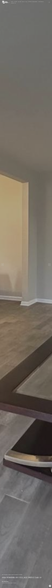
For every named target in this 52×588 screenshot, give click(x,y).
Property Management (33, 1)
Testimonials (41, 1)
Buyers (15, 1)
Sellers (19, 1)
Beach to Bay (25, 1)
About (12, 1)
